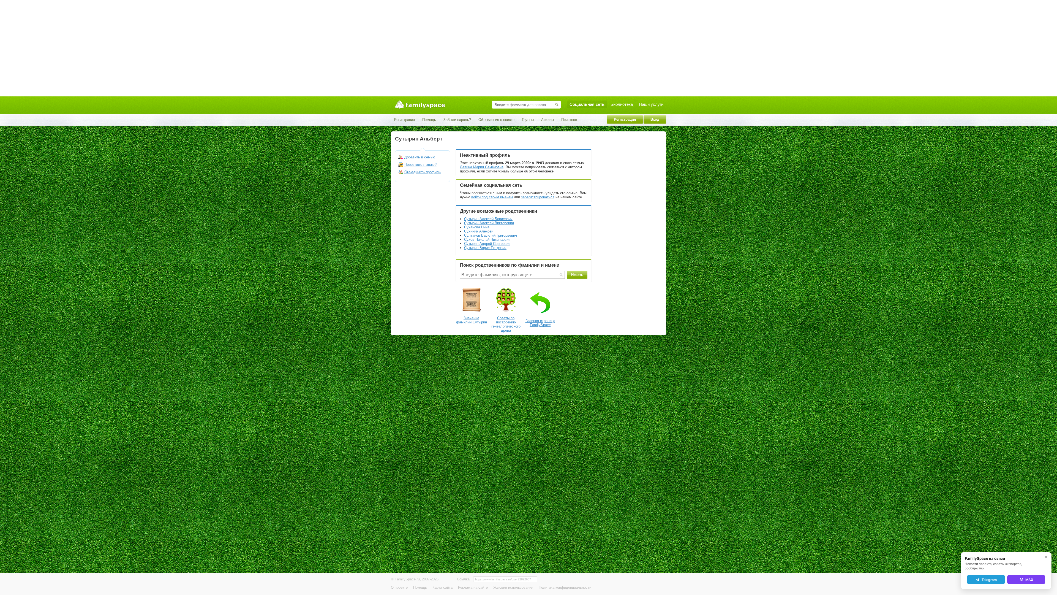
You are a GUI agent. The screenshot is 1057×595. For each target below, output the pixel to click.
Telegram (989, 580)
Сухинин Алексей (478, 231)
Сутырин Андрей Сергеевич (487, 244)
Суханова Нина (476, 227)
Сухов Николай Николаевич (487, 239)
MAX (1029, 580)
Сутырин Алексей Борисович (488, 219)
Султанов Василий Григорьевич (490, 235)
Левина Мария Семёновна (481, 167)
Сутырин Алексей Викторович (489, 223)
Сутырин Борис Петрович (485, 248)
